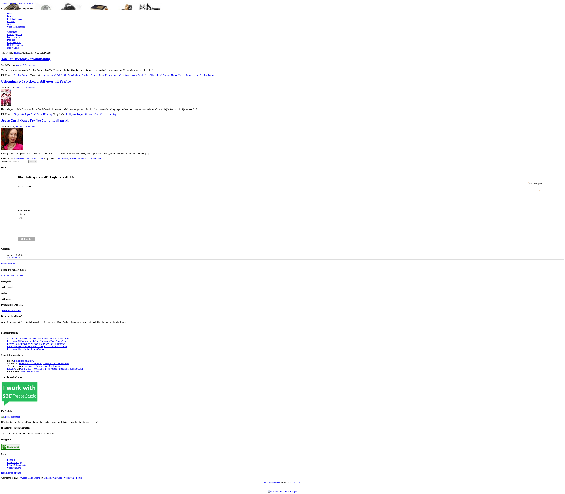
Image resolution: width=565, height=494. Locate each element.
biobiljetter (71, 114)
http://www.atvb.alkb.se (12, 275)
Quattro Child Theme (30, 478)
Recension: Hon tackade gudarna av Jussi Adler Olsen (44, 363)
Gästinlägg (12, 32)
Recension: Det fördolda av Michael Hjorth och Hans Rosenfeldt (37, 346)
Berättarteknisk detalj (29, 371)
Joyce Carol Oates (121, 75)
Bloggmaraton (13, 37)
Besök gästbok (8, 263)
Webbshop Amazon (16, 27)
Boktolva (11, 16)
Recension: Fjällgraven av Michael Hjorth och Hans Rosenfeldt (36, 341)
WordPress (69, 478)
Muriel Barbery (163, 75)
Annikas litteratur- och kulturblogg (17, 3)
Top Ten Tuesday (22, 75)
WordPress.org (14, 468)
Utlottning (48, 114)
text (23, 218)
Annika (18, 65)
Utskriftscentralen (15, 45)
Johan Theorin (105, 75)
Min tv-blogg (13, 47)
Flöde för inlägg (14, 462)
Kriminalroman (14, 42)
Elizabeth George (90, 75)
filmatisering (19, 158)
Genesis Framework (53, 478)
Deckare (11, 40)
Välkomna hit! (13, 257)
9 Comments (29, 65)
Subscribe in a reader (11, 310)
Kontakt (11, 21)
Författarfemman (15, 19)
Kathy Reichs (138, 75)
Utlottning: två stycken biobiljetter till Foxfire (36, 81)
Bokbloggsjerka (14, 34)
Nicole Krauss (177, 75)
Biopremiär (19, 114)
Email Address (279, 186)
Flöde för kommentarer (17, 465)
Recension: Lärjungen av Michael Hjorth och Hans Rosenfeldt (36, 344)
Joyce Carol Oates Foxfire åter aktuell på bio (35, 120)
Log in (79, 478)
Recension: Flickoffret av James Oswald (25, 349)
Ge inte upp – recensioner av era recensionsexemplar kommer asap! (38, 338)
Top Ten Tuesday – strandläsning (26, 59)
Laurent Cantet (94, 158)
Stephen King (192, 75)
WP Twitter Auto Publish (272, 482)
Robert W (11, 368)
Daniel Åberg (74, 75)
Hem (9, 13)
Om (9, 24)
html (23, 214)
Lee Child (150, 75)
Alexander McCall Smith (55, 75)
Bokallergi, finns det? (24, 361)
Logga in (11, 460)
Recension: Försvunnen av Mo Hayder (42, 366)
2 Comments (29, 87)
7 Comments (29, 126)
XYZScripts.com (295, 482)
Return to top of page (11, 473)
